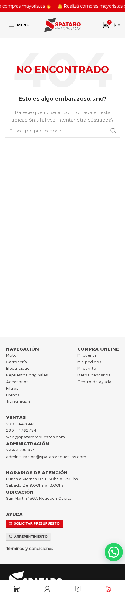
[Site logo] (62, 24)
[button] (114, 552)
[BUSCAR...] (113, 131)
